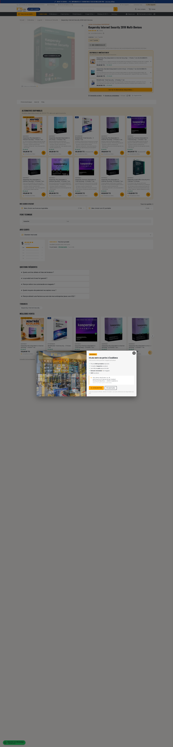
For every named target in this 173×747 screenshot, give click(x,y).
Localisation (97, 388)
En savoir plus (111, 388)
